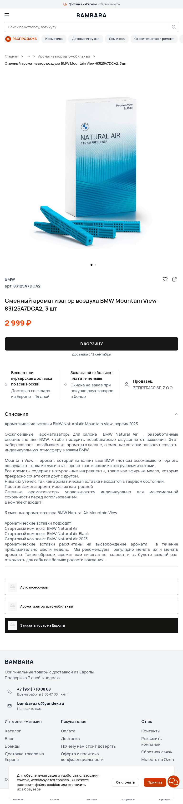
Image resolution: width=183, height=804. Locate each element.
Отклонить (125, 782)
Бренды (12, 746)
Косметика (54, 39)
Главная (11, 56)
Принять (154, 782)
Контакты (150, 731)
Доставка (70, 738)
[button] (173, 781)
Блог (9, 738)
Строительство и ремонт (154, 39)
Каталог (13, 731)
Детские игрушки (85, 39)
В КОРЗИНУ (91, 343)
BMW (10, 279)
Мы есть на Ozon (157, 759)
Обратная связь (156, 752)
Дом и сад (117, 39)
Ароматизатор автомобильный (64, 56)
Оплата (68, 731)
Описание (16, 414)
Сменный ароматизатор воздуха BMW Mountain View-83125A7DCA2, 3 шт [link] (66, 63)
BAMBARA (91, 15)
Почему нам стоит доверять (88, 746)
